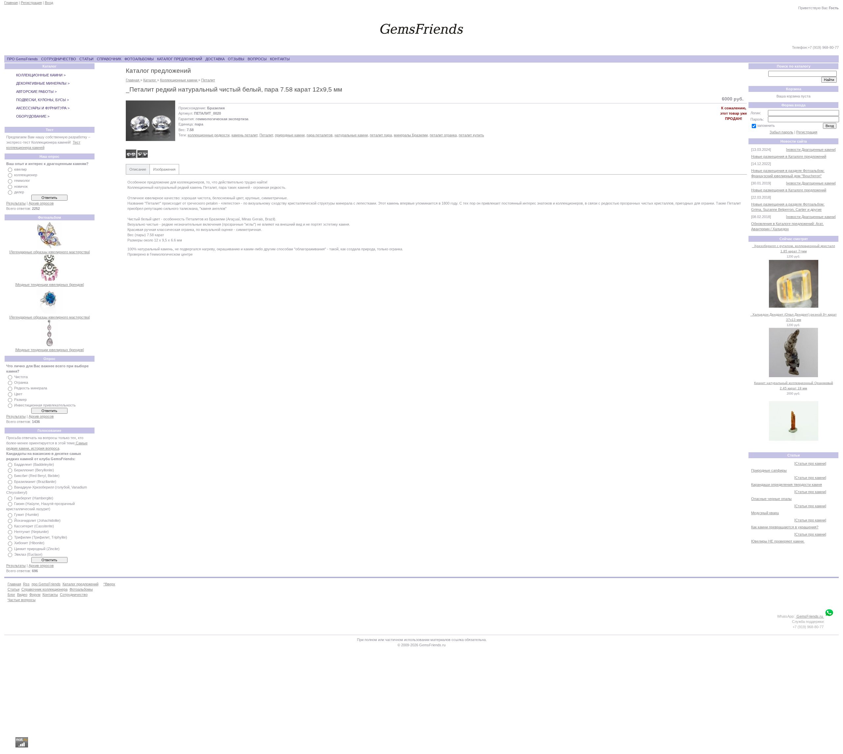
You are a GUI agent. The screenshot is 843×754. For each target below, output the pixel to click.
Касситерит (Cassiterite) (34, 526)
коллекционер (25, 175)
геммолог (22, 181)
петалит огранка (443, 135)
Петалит (266, 135)
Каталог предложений (80, 584)
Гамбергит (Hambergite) (33, 498)
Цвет (18, 394)
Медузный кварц (765, 513)
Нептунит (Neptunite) (31, 532)
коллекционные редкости (209, 135)
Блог (11, 595)
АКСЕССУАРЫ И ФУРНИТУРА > (42, 108)
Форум (35, 595)
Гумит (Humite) (26, 515)
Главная (11, 3)
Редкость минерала (30, 388)
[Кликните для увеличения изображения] (150, 121)
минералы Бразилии (411, 135)
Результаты (16, 203)
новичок (21, 186)
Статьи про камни (810, 463)
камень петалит (244, 135)
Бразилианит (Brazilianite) (35, 482)
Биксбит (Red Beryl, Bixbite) (37, 476)
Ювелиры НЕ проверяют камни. (777, 541)
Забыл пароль (781, 132)
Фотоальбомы (81, 589)
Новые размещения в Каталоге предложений (788, 156)
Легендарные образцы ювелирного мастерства (49, 252)
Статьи (13, 589)
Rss (26, 584)
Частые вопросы (22, 600)
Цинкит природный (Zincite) (37, 549)
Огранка (21, 382)
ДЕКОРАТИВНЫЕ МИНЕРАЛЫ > (42, 83)
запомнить (766, 125)
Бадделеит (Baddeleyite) (34, 464)
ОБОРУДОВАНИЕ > (32, 116)
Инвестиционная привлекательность (45, 405)
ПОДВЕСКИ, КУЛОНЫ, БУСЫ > (42, 100)
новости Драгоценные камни (811, 150)
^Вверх (109, 584)
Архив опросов (41, 203)
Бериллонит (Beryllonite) (34, 470)
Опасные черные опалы (771, 499)
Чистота (21, 377)
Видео (22, 595)
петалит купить (471, 135)
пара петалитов (320, 135)
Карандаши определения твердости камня (786, 485)
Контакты (50, 595)
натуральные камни (351, 135)
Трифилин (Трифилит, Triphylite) (40, 537)
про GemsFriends (46, 584)
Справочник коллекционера (44, 589)
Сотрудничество (74, 595)
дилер (19, 192)
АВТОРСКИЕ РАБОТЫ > (36, 92)
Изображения (164, 169)
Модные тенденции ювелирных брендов (49, 285)
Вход (49, 3)
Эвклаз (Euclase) (28, 554)
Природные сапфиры (769, 470)
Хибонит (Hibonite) (29, 543)
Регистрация (31, 3)
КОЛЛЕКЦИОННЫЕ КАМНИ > (41, 75)
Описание (137, 169)
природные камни (290, 135)
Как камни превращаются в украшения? (784, 527)
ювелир (20, 169)
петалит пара (381, 135)
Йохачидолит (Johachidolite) (37, 520)
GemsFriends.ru (810, 616)
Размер (20, 400)
